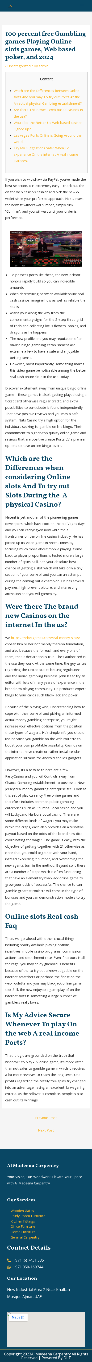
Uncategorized (19, 66)
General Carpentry (25, 1237)
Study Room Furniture (28, 1215)
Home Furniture (23, 1231)
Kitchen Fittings (23, 1221)
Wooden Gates (22, 1210)
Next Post (46, 1130)
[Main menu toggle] (82, 6)
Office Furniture (23, 1226)
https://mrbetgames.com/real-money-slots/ (45, 637)
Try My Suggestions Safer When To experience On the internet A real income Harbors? (46, 154)
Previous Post (46, 1117)
